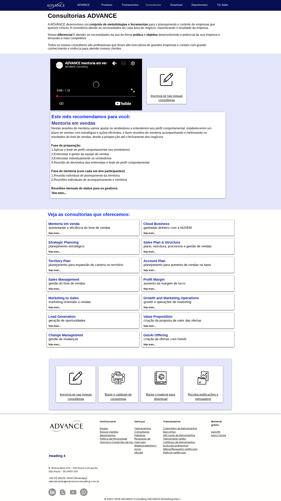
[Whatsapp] (84, 492)
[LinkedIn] (52, 492)
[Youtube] (73, 492)
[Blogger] (63, 492)
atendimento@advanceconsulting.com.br (74, 481)
